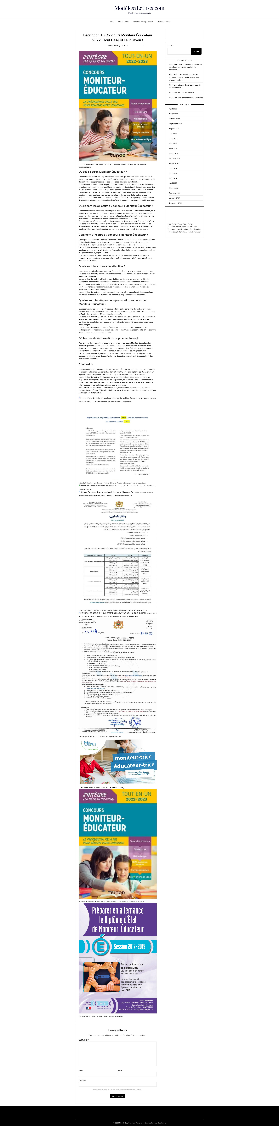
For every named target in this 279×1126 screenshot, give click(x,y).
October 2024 (174, 119)
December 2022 (175, 203)
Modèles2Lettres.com (139, 7)
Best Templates (183, 226)
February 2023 (174, 193)
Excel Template (182, 229)
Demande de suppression (143, 22)
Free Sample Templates (177, 224)
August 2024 (174, 129)
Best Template (195, 229)
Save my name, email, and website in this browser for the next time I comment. (118, 1089)
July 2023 (173, 168)
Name (82, 1070)
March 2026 (173, 114)
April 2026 (173, 109)
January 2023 (174, 198)
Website (82, 1080)
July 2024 (173, 133)
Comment (84, 1040)
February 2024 (174, 158)
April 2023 (173, 183)
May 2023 (173, 178)
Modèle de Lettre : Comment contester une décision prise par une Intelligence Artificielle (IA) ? (185, 67)
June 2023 (173, 173)
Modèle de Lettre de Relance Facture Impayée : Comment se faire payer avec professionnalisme (184, 77)
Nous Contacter (163, 22)
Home (111, 22)
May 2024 (173, 143)
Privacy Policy (123, 22)
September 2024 (175, 124)
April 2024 (173, 148)
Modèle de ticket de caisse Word (181, 93)
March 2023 (173, 188)
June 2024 (173, 139)
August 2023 (174, 163)
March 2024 (173, 153)
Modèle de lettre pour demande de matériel (186, 97)
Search (171, 46)
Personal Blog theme (158, 1123)
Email (121, 1070)
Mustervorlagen (195, 232)
